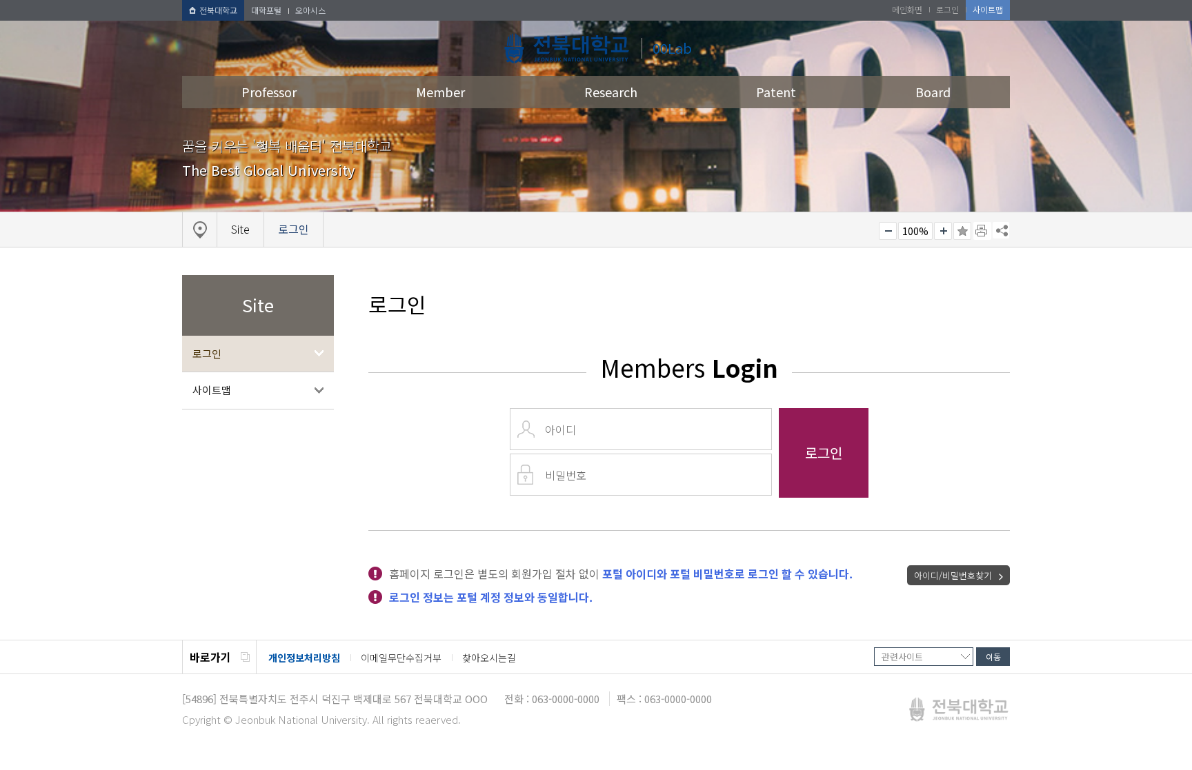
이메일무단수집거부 (401, 658)
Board (933, 92)
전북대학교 (218, 10)
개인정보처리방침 (304, 658)
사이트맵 (211, 390)
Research (610, 92)
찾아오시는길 (489, 658)
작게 (888, 231)
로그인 (206, 353)
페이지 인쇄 (982, 231)
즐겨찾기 (962, 231)
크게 (943, 231)
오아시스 (310, 10)
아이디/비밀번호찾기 (953, 575)
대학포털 (266, 10)
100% (915, 231)
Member (440, 92)
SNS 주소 (1001, 230)
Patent (776, 92)
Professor (269, 92)
